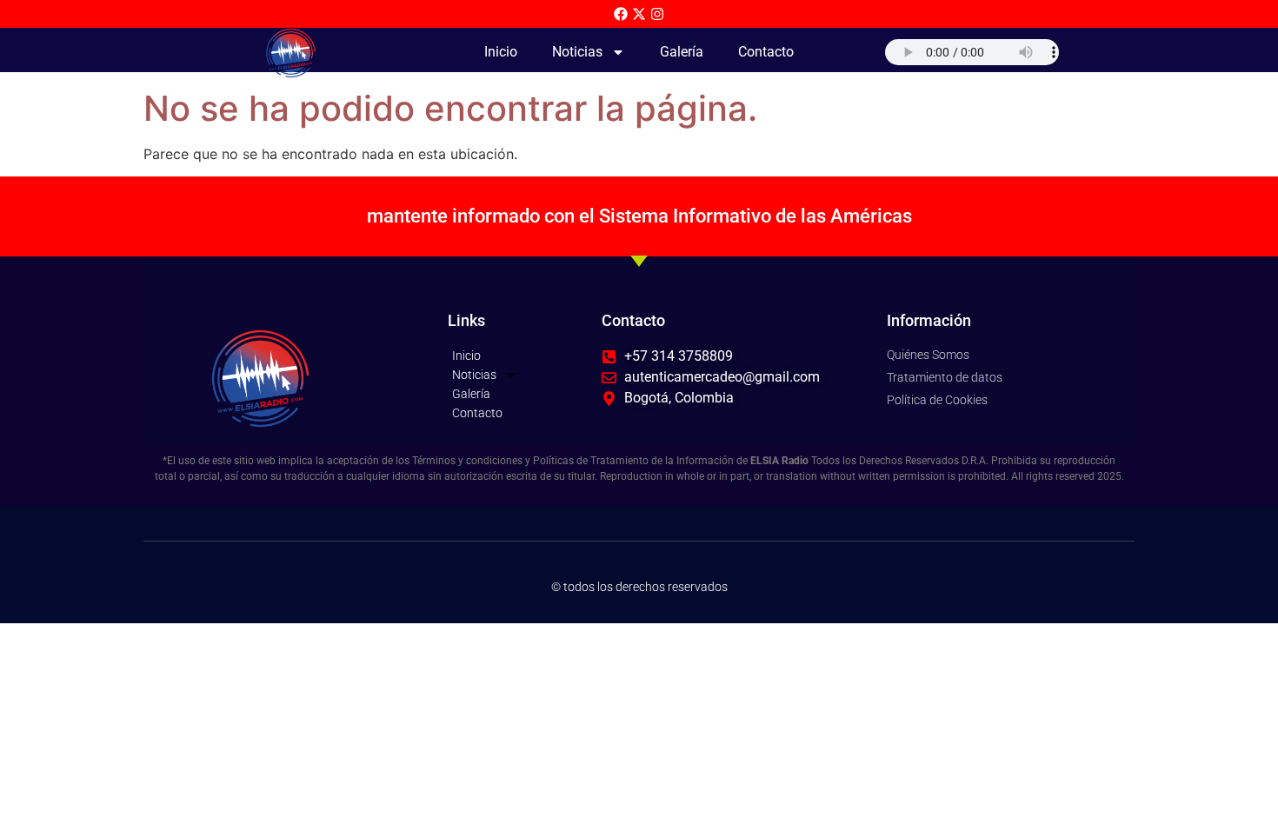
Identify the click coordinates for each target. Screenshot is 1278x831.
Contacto (766, 51)
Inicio (500, 51)
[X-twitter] (639, 14)
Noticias (577, 51)
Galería (681, 51)
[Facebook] (621, 14)
